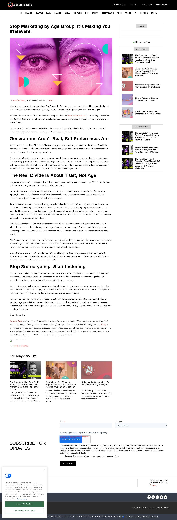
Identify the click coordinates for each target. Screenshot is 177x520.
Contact (153, 485)
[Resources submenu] (168, 4)
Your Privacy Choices (110, 517)
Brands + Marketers (21, 346)
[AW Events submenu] (125, 4)
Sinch (51, 100)
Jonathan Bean (18, 100)
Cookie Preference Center (24, 510)
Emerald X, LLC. (145, 508)
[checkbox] (113, 455)
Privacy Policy (102, 432)
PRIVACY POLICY (150, 517)
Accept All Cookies (24, 504)
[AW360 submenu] (137, 4)
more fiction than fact (77, 116)
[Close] (44, 470)
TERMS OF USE (134, 517)
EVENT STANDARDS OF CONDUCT (79, 517)
